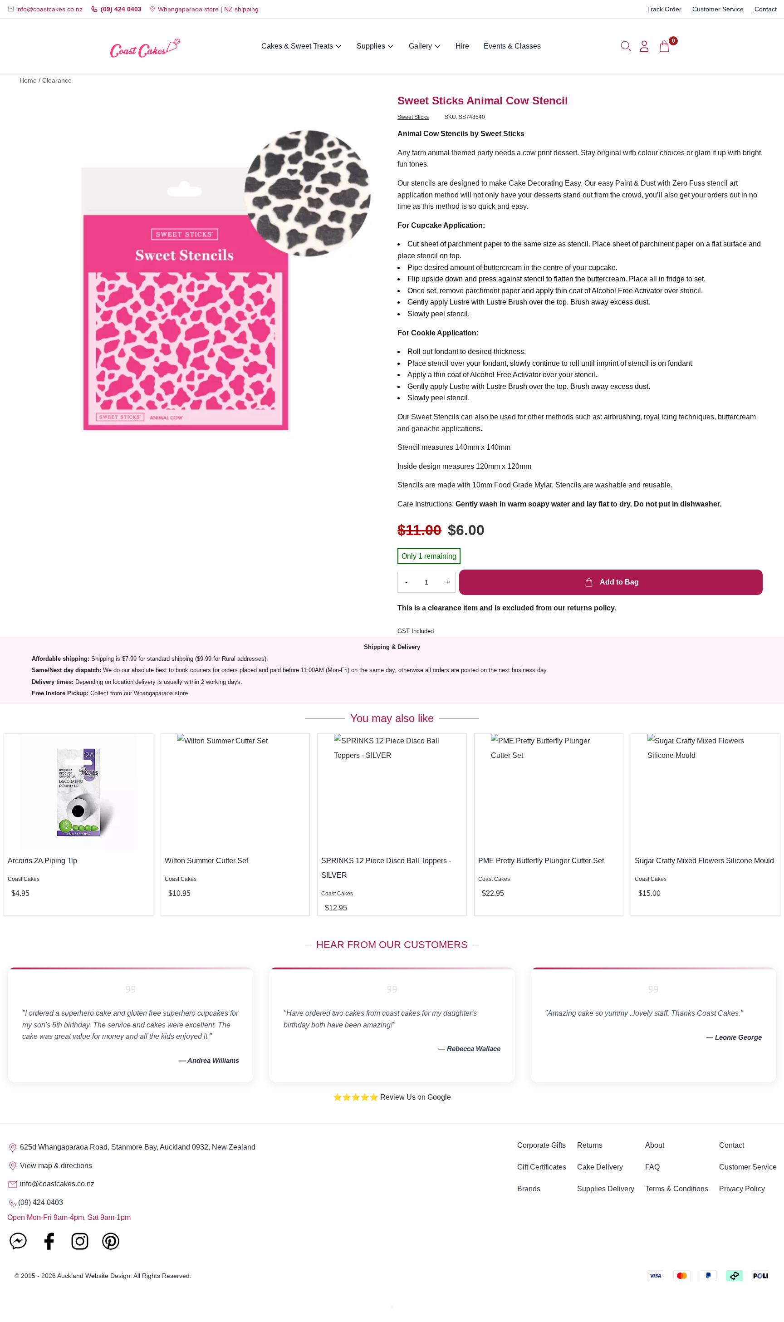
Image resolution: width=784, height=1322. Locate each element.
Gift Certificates (541, 1167)
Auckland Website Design (93, 1275)
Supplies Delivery (605, 1189)
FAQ (652, 1167)
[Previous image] (42, 273)
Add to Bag (618, 582)
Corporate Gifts (541, 1145)
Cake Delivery (600, 1167)
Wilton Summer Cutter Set (206, 861)
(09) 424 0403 (121, 9)
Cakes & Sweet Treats (297, 46)
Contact (766, 9)
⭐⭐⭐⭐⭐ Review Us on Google (392, 1097)
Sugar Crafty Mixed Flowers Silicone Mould (704, 861)
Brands (528, 1189)
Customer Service (718, 9)
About (654, 1145)
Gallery (420, 46)
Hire (462, 46)
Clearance (57, 80)
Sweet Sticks (413, 117)
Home (28, 80)
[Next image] (373, 273)
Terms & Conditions (676, 1189)
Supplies (371, 46)
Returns (590, 1145)
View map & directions (55, 1166)
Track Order (664, 9)
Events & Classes (512, 46)
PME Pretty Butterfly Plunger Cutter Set (541, 861)
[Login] (644, 46)
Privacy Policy (742, 1189)
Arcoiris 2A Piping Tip (42, 861)
